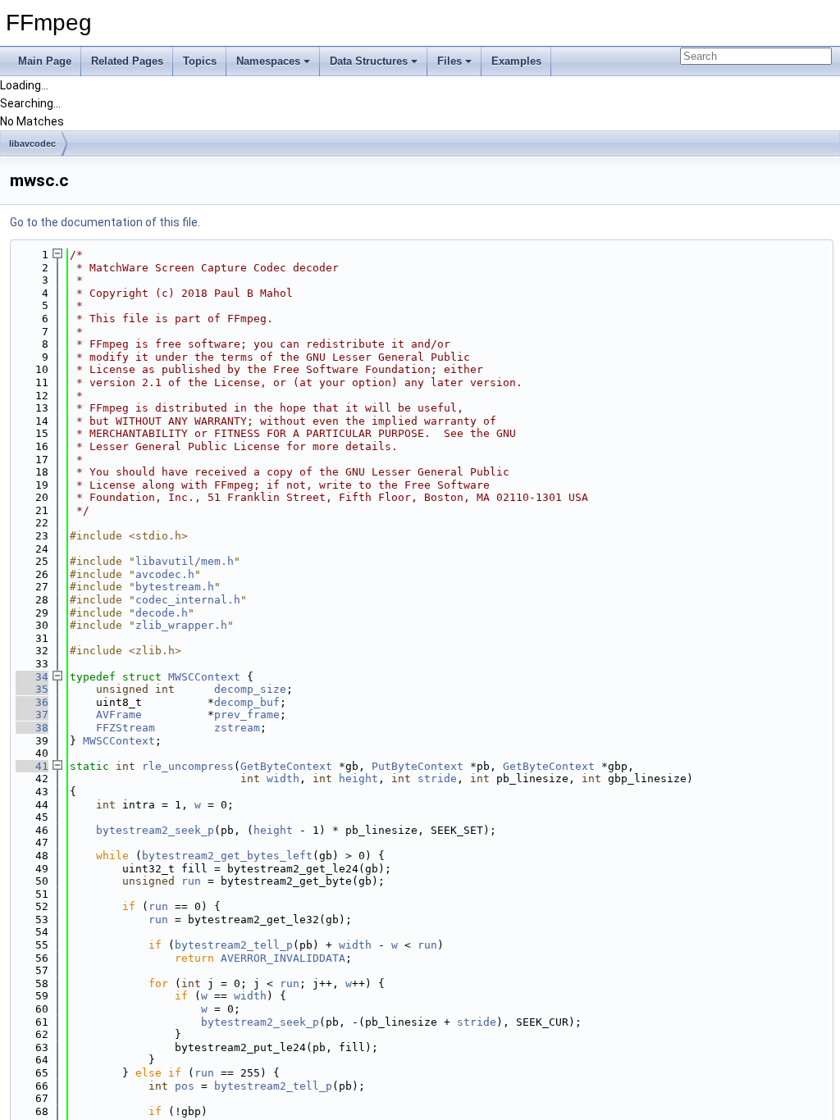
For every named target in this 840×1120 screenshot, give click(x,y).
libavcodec (32, 143)
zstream (237, 728)
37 (32, 714)
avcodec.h (164, 574)
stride (437, 778)
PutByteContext (417, 766)
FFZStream (125, 728)
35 (32, 689)
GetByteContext (286, 766)
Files (449, 61)
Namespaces (268, 61)
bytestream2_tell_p (234, 945)
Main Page (44, 61)
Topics (200, 61)
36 (32, 702)
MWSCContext (204, 677)
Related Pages (127, 61)
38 (32, 728)
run (191, 881)
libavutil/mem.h (184, 561)
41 (32, 766)
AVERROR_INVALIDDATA (283, 958)
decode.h (161, 613)
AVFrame (119, 714)
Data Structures (369, 61)
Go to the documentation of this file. (105, 222)
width (283, 778)
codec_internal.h (187, 600)
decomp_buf (247, 702)
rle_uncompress (188, 766)
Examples (516, 61)
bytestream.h (174, 586)
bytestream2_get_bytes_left (227, 855)
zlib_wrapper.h (181, 625)
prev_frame (247, 714)
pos (184, 1086)
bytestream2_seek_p (155, 830)
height (358, 778)
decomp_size (250, 689)
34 (32, 677)
